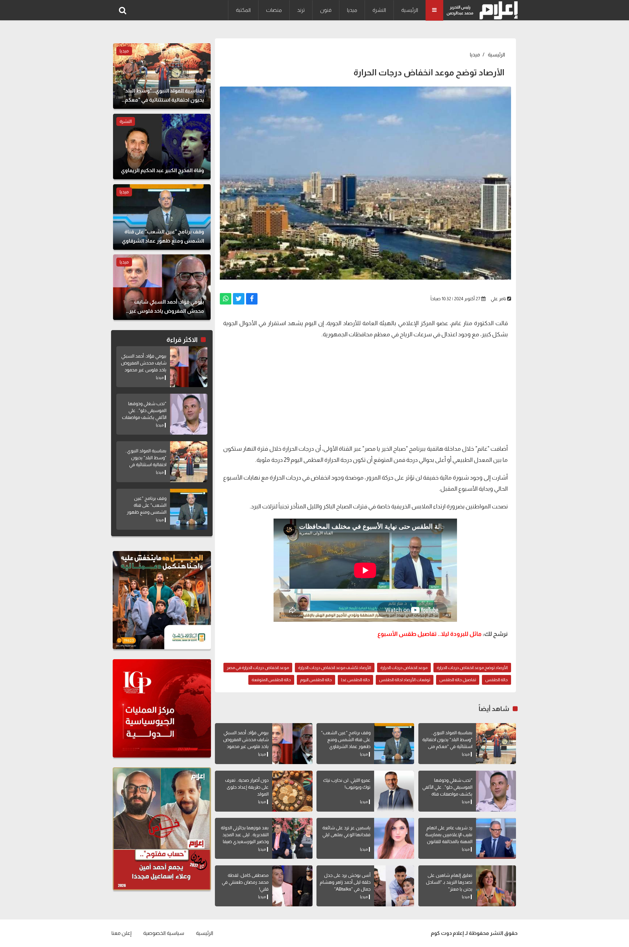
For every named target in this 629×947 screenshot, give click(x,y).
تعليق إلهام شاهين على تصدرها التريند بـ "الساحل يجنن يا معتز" (449, 882)
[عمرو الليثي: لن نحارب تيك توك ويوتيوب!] (394, 791)
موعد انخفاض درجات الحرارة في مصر (258, 667)
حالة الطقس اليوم (316, 679)
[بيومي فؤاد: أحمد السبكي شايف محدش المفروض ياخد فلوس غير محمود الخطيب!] (292, 743)
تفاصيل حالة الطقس (457, 679)
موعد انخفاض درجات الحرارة (404, 667)
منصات (274, 10)
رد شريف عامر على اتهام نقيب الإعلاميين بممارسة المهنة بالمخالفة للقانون (448, 834)
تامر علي (498, 298)
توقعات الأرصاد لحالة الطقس (404, 679)
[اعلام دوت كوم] (497, 10)
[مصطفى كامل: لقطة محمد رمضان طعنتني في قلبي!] (292, 885)
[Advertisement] (365, 391)
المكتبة (243, 10)
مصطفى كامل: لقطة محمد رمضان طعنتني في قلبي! (245, 882)
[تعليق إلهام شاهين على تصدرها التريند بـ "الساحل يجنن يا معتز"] (496, 885)
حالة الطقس (496, 679)
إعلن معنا (121, 933)
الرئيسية (409, 10)
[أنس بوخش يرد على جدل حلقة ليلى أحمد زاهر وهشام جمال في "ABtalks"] (394, 885)
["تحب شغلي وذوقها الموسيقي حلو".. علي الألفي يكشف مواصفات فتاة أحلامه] (496, 791)
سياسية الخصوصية (163, 933)
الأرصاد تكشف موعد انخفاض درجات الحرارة (334, 667)
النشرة (379, 10)
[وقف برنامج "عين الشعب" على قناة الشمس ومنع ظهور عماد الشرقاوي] (394, 743)
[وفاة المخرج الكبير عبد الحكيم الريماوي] (162, 146)
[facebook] (251, 299)
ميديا (352, 10)
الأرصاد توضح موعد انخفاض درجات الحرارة (472, 667)
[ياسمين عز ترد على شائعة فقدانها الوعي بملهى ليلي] (394, 838)
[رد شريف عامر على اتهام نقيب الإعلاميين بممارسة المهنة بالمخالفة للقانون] (496, 838)
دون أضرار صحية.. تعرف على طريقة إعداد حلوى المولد (247, 787)
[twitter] (238, 299)
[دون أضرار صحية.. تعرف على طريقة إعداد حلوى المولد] (292, 791)
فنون (326, 10)
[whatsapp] (225, 299)
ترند (301, 10)
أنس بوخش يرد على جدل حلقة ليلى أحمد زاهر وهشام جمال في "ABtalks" (345, 882)
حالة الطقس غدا (355, 679)
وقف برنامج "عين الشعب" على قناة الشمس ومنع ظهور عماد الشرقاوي (346, 739)
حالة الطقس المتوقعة (271, 679)
